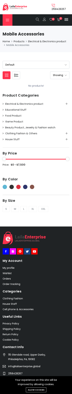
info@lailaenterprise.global (24, 366)
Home (6, 41)
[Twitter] (27, 251)
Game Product (14, 121)
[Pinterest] (20, 251)
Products (19, 41)
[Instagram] (13, 251)
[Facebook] (6, 251)
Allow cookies (36, 389)
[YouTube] (34, 251)
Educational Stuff (15, 110)
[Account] (44, 19)
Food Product (13, 115)
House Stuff (12, 139)
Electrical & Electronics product (47, 41)
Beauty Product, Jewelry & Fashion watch (30, 127)
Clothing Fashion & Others (21, 133)
